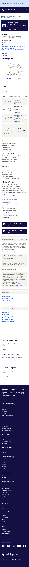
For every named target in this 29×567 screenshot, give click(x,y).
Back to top (23, 239)
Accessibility (4, 559)
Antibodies (4, 462)
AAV (2, 475)
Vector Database (5, 533)
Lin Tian (9, 16)
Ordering (3, 439)
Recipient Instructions (6, 428)
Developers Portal (5, 535)
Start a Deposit (5, 452)
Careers (3, 422)
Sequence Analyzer (6, 531)
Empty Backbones (5, 488)
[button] (26, 9)
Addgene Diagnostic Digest (11, 204)
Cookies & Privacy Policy (13, 557)
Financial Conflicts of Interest (8, 415)
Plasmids (4, 464)
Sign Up (4, 349)
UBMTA (7, 212)
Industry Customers (6, 424)
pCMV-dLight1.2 (6, 314)
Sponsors (4, 413)
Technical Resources (6, 441)
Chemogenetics (5, 484)
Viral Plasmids (5, 496)
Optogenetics (4, 492)
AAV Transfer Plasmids (7, 300)
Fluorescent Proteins (6, 490)
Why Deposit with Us (6, 450)
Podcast (3, 513)
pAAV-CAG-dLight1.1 (7, 312)
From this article (6, 296)
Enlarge (9, 78)
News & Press (5, 426)
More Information (18, 112)
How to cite (5, 51)
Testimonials (4, 411)
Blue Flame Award (5, 419)
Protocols (4, 515)
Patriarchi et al (16, 16)
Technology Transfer (6, 430)
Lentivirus (4, 477)
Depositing (4, 437)
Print (25, 25)
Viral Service (4, 443)
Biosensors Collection (7, 303)
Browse (3, 16)
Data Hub (4, 529)
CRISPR (3, 486)
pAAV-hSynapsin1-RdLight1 (9, 317)
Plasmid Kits (4, 466)
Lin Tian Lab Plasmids (7, 298)
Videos (3, 519)
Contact (3, 557)
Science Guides (5, 517)
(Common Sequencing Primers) (9, 195)
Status (19, 559)
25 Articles (4, 55)
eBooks (3, 508)
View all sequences (17, 78)
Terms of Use (13, 559)
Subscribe (5, 363)
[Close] (26, 2)
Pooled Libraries (5, 468)
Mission (3, 407)
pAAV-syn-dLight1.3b (7, 319)
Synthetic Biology (5, 494)
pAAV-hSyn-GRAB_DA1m (8, 321)
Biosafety (4, 417)
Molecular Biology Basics (7, 511)
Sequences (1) (5, 59)
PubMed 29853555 (18, 285)
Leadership (4, 409)
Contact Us (5, 376)
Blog (2, 506)
